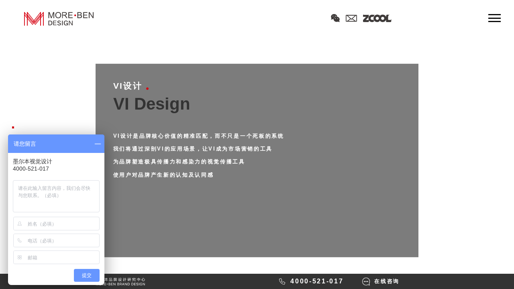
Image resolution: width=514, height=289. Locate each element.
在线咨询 (387, 281)
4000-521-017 (316, 281)
